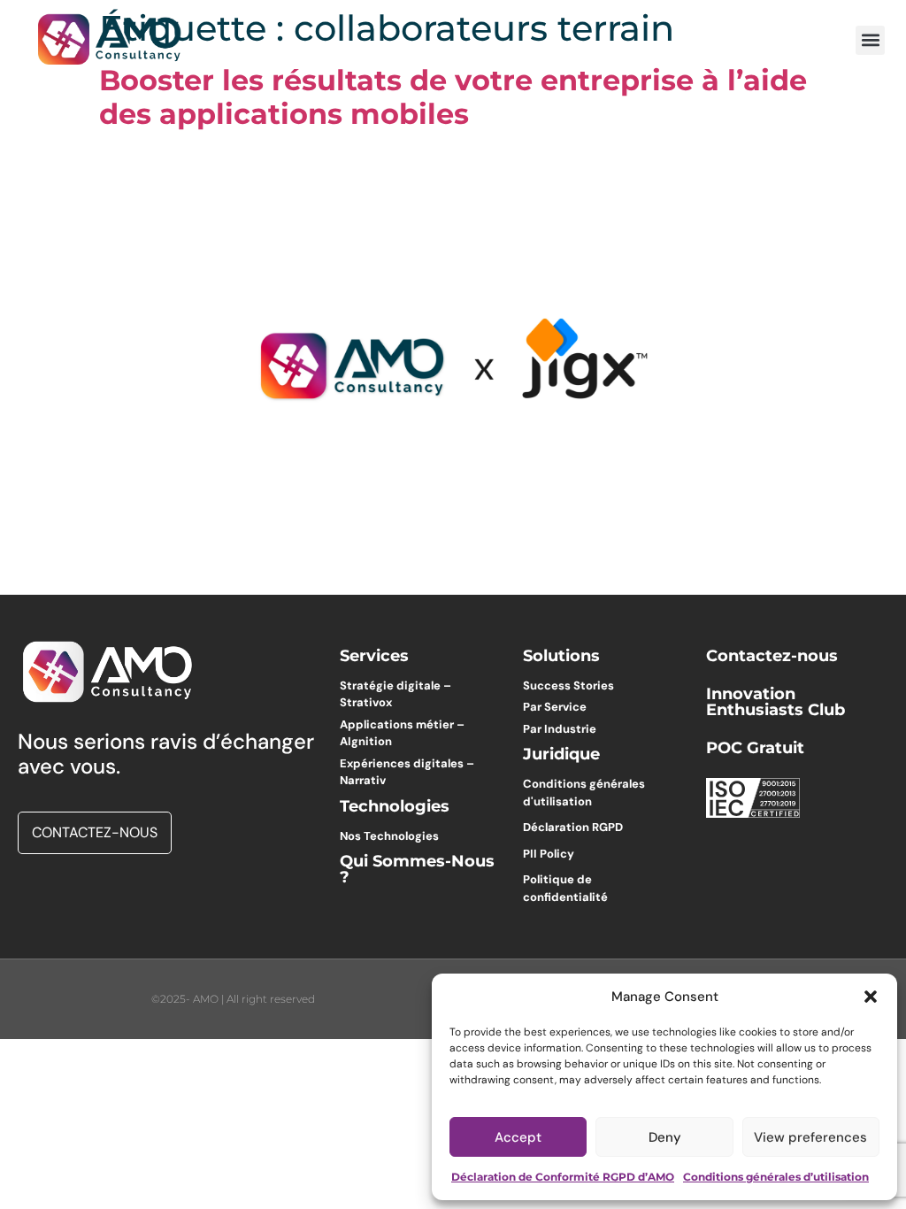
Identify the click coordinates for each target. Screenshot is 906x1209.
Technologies (394, 806)
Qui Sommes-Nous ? (417, 869)
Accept (518, 1137)
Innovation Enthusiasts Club (775, 702)
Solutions (561, 656)
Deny (665, 1137)
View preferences (810, 1137)
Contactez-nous (772, 656)
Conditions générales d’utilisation (776, 1176)
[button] (870, 996)
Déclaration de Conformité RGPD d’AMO (562, 1176)
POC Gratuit (755, 748)
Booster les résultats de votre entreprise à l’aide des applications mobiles (453, 97)
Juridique (561, 754)
